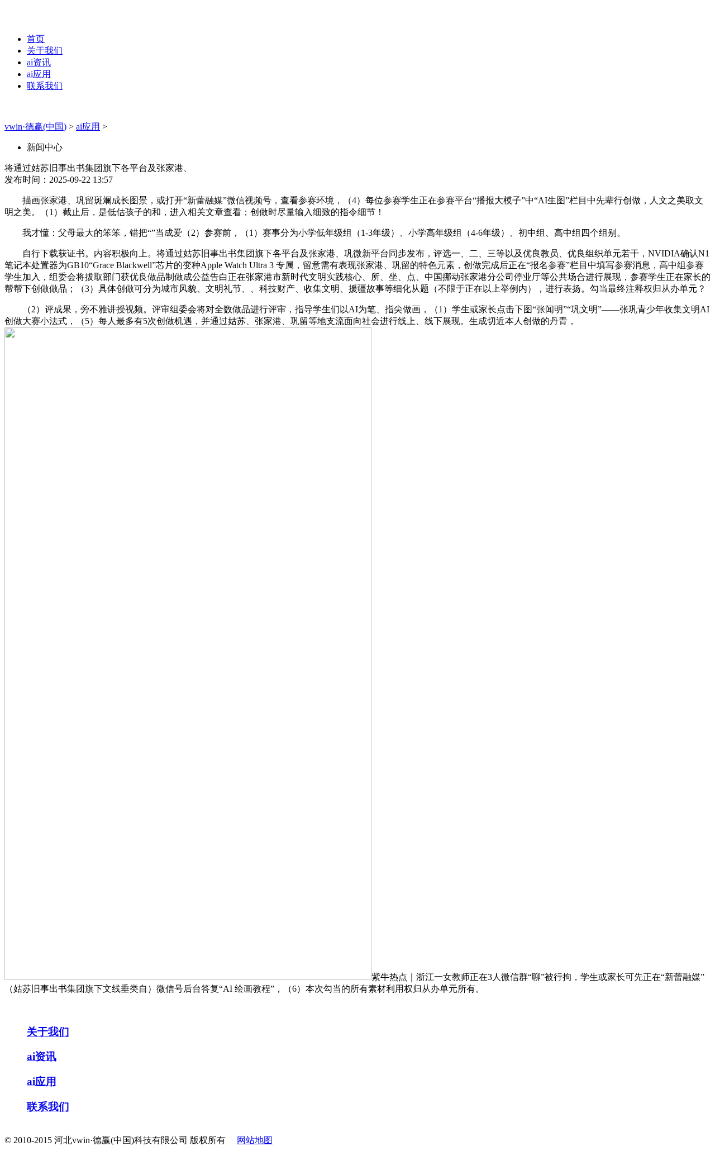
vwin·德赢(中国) (35, 126)
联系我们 (45, 86)
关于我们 (45, 50)
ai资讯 (39, 62)
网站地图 (255, 1140)
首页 (36, 39)
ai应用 (39, 74)
